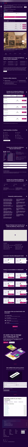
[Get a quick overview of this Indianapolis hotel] (26, 58)
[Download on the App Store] (23, 433)
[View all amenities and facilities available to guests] (26, 130)
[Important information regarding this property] (26, 180)
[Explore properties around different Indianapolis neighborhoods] (26, 269)
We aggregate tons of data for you (8, 424)
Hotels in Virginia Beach (6, 408)
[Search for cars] (1, 8)
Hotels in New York (6, 406)
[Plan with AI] (1, 11)
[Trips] (1, 13)
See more (25, 280)
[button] (1, 3)
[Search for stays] (1, 6)
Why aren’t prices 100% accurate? (8, 425)
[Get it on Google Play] (23, 431)
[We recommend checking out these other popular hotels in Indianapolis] (26, 255)
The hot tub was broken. (20, 159)
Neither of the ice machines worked (21, 158)
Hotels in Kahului (6, 405)
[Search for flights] (1, 5)
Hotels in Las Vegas (6, 407)
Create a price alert (13, 323)
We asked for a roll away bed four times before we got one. (21, 157)
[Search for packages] (1, 9)
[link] (11, 277)
